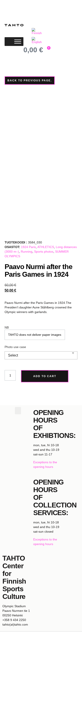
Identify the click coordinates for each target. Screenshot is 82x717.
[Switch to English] (37, 40)
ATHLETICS (45, 247)
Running (26, 251)
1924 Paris (28, 247)
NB (7, 327)
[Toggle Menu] (17, 42)
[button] (18, 410)
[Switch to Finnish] (37, 31)
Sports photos (43, 251)
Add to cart (44, 376)
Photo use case (15, 346)
